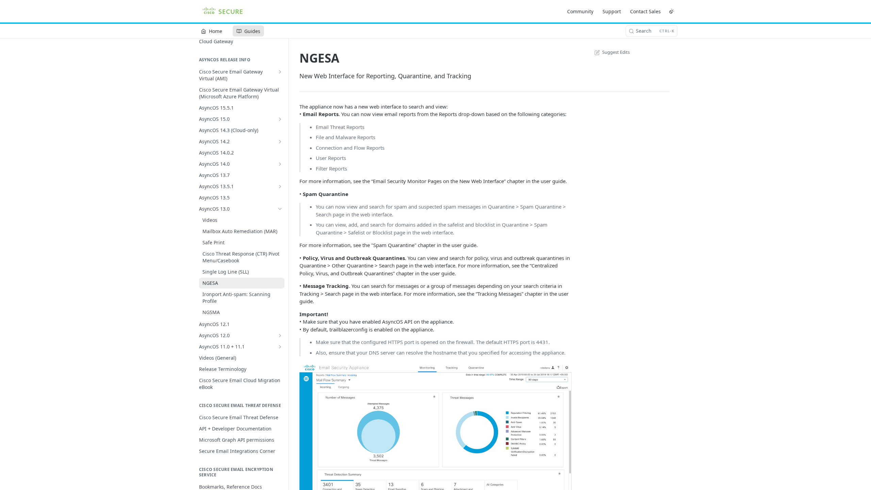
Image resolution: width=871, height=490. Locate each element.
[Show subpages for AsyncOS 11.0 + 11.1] (280, 346)
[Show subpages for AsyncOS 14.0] (280, 164)
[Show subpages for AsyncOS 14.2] (280, 141)
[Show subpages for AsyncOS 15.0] (280, 119)
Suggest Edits (616, 52)
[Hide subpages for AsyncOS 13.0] (280, 209)
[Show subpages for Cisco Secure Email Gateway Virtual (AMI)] (280, 72)
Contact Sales (645, 11)
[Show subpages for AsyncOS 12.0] (280, 335)
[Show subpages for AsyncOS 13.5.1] (280, 186)
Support (612, 11)
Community (580, 11)
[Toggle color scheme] (671, 11)
